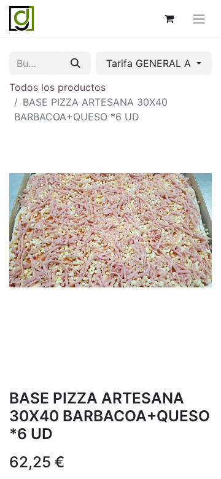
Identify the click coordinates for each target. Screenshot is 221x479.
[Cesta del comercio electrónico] (169, 18)
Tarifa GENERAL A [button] (150, 63)
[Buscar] (75, 63)
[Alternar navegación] (199, 18)
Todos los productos (57, 87)
